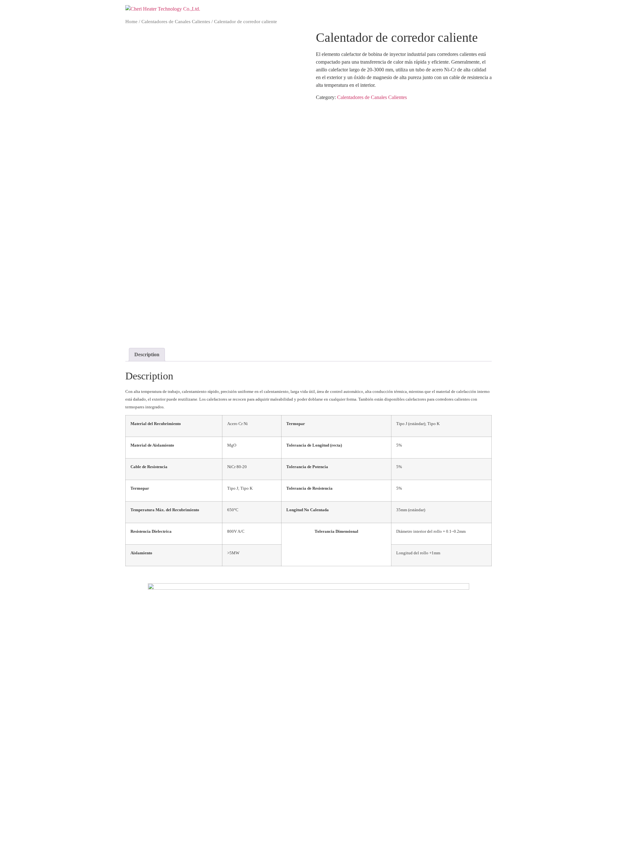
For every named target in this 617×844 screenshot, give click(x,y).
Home (131, 21)
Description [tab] (146, 354)
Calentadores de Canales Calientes (175, 21)
